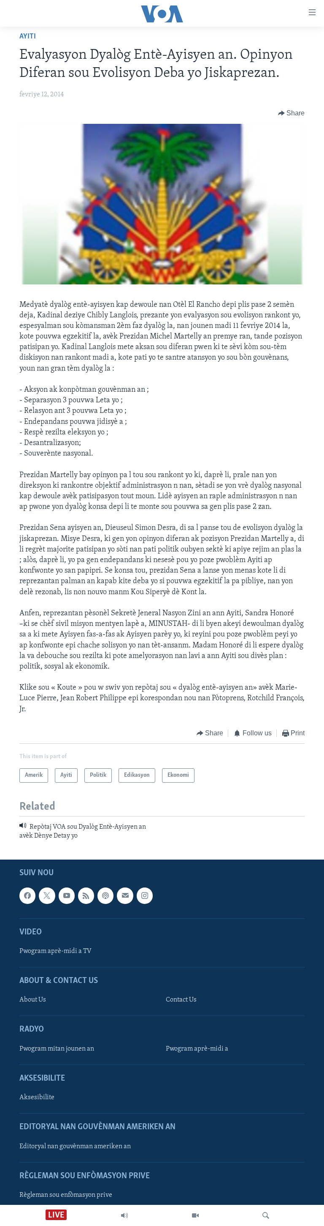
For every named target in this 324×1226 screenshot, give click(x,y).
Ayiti (27, 37)
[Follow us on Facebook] (27, 895)
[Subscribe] (125, 895)
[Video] (195, 1215)
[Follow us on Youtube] (67, 895)
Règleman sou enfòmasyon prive (65, 1195)
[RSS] (86, 895)
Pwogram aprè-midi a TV (55, 951)
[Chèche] (265, 1215)
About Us (32, 1000)
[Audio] (124, 1215)
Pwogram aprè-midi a (197, 1049)
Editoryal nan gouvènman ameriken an (75, 1146)
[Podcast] (105, 895)
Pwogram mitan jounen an (56, 1049)
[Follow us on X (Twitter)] (47, 895)
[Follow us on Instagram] (145, 895)
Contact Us (181, 1000)
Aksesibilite (36, 1097)
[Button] (291, 113)
